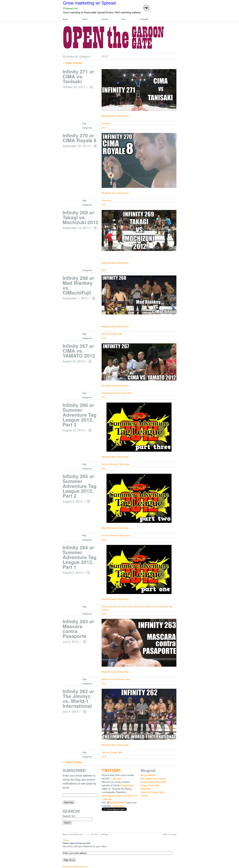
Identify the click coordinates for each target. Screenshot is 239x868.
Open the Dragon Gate (152, 792)
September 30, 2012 (76, 146)
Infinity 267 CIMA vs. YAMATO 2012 (79, 350)
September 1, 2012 (75, 298)
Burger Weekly (148, 775)
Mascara (105, 679)
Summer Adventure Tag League (116, 464)
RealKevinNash (117, 802)
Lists (123, 19)
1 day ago (116, 778)
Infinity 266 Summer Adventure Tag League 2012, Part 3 (79, 414)
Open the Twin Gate (141, 606)
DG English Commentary (153, 778)
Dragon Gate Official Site (153, 781)
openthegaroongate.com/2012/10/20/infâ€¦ (124, 795)
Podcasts (145, 19)
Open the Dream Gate (122, 393)
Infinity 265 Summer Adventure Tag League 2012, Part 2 (79, 486)
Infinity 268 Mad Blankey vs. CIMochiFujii (78, 285)
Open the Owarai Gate (122, 606)
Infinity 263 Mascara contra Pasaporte (78, 628)
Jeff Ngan (104, 834)
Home (65, 19)
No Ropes (106, 123)
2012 (104, 127)
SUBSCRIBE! (75, 770)
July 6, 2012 (70, 641)
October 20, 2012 (74, 87)
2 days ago (118, 805)
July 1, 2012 (70, 711)
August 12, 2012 (73, 430)
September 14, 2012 (76, 228)
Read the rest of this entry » (116, 115)
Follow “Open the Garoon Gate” (77, 843)
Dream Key (107, 200)
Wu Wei (94, 834)
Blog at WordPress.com (73, 834)
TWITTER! (111, 770)
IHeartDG (145, 788)
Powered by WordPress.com (75, 866)
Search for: (69, 816)
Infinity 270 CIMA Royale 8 (79, 138)
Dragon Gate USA (150, 785)
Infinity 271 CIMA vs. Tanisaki (78, 76)
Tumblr (144, 795)
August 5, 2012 (72, 501)
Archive (105, 19)
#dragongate (126, 785)
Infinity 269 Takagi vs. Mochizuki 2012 (80, 217)
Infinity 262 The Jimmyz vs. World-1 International (78, 698)
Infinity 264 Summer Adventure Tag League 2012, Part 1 (79, 557)
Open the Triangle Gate (112, 333)
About (84, 19)
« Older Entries (72, 63)
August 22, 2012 (73, 361)
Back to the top (169, 834)
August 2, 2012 (72, 572)
